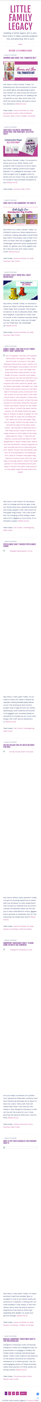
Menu (20, 44)
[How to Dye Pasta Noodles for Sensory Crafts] (20, 1148)
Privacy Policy (33, 1400)
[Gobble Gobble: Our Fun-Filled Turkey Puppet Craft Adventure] (20, 472)
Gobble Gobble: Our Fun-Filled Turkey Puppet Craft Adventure (19, 350)
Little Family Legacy (20, 18)
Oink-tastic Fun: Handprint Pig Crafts (19, 203)
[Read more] (21, 104)
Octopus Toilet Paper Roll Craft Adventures (17, 276)
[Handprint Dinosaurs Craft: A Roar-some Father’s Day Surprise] (20, 950)
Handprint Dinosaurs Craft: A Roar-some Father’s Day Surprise (18, 944)
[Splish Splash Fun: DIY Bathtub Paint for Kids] (20, 752)
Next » (23, 1393)
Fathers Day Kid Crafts (23, 1124)
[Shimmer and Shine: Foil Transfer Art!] (20, 80)
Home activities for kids (23, 110)
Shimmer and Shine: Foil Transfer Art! (19, 58)
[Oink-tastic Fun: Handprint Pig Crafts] (20, 225)
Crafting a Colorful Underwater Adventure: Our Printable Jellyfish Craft (18, 132)
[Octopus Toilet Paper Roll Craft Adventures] (20, 299)
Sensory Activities (10, 929)
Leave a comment (10, 55)
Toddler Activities (28, 116)
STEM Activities (25, 113)
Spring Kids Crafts (10, 113)
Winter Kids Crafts (11, 1379)
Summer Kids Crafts (11, 116)
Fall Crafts (18, 527)
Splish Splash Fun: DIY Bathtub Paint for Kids (19, 746)
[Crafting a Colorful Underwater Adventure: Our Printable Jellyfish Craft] (20, 156)
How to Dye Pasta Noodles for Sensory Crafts (20, 1142)
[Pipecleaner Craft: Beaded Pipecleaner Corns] (20, 551)
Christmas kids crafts (23, 1376)
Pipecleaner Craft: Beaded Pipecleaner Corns (19, 545)
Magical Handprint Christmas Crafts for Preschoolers (19, 1340)
